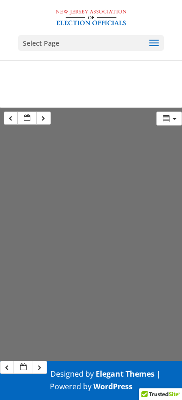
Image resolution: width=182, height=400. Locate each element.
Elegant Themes (125, 374)
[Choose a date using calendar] (27, 118)
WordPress (113, 386)
